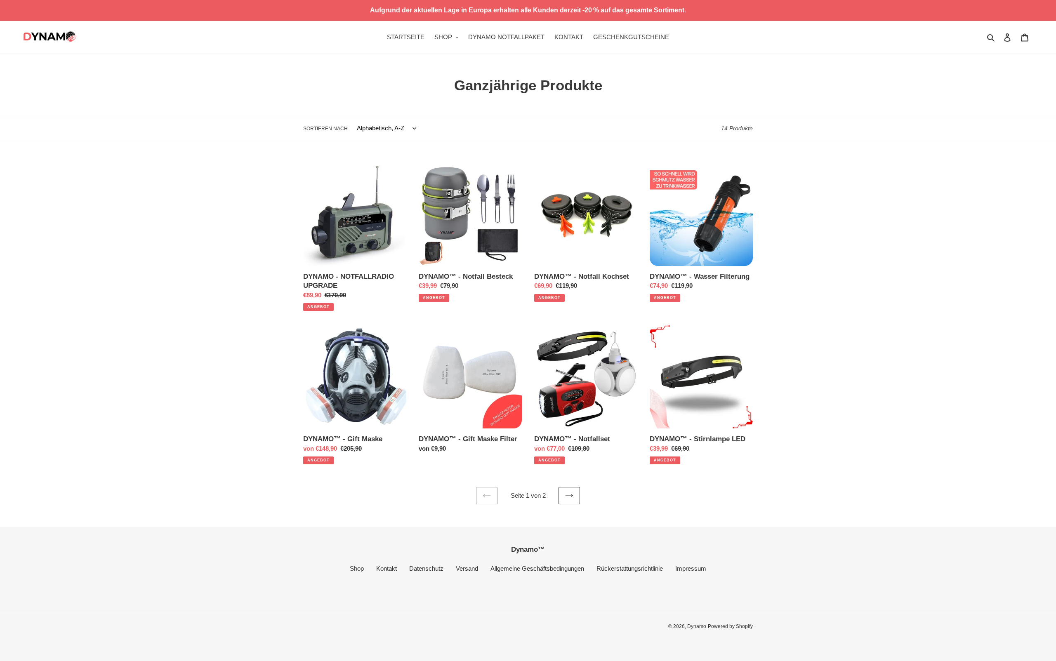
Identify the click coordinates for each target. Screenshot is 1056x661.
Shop (357, 568)
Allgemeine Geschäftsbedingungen (537, 568)
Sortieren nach (325, 129)
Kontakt (386, 568)
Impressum (690, 568)
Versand (467, 568)
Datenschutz (426, 568)
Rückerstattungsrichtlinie (629, 568)
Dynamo (696, 626)
